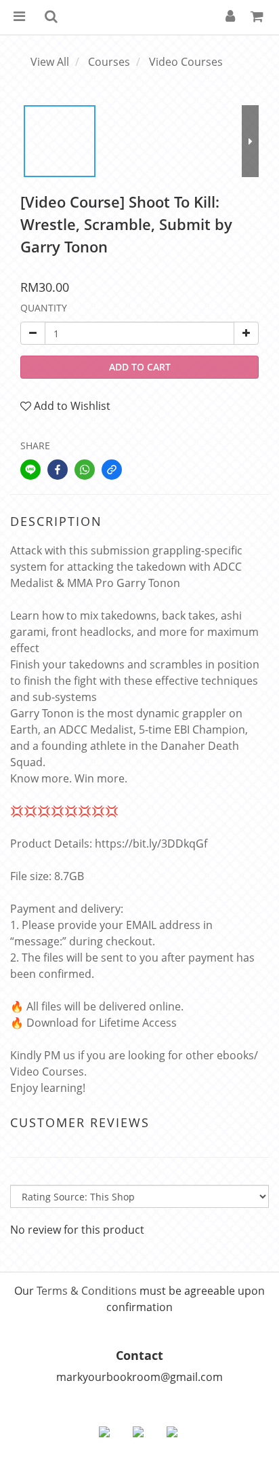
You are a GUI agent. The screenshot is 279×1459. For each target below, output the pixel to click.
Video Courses (186, 61)
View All (49, 61)
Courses (109, 61)
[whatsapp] (84, 469)
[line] (30, 469)
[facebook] (57, 469)
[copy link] (112, 469)
